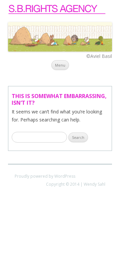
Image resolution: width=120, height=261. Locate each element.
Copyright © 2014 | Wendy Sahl (75, 184)
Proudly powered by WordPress (45, 176)
